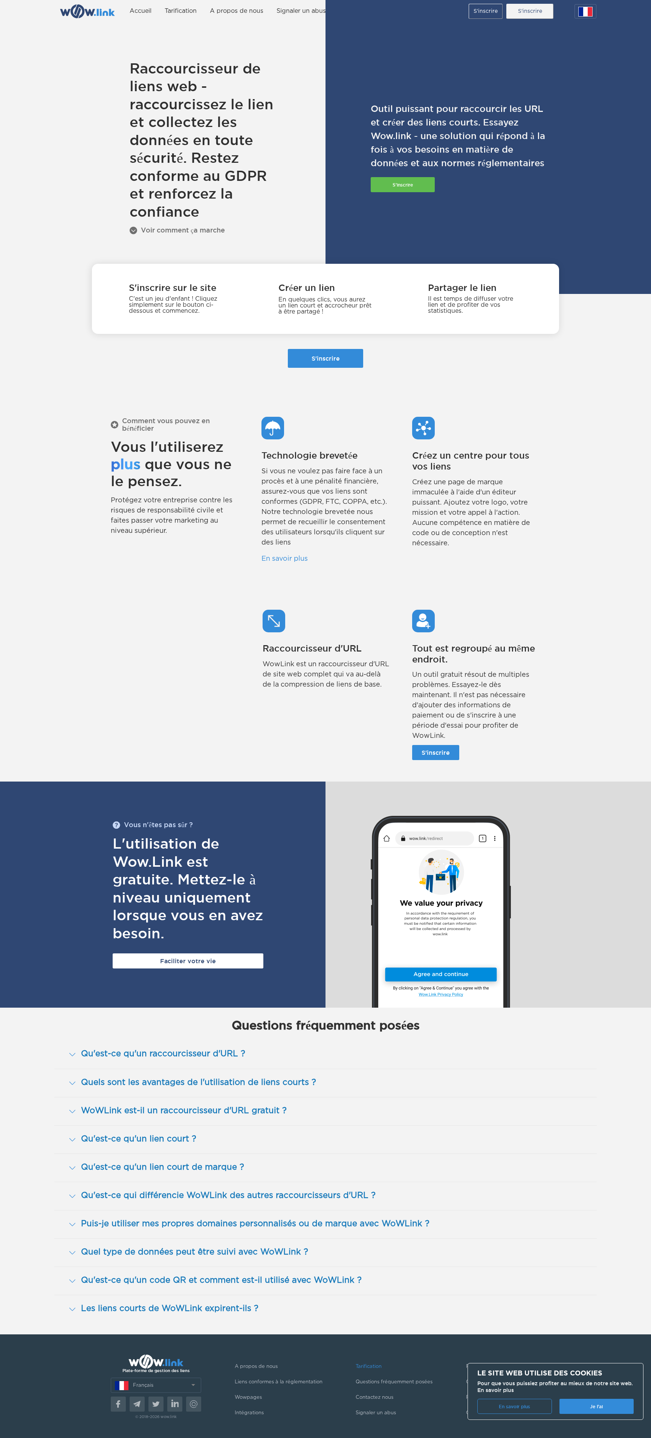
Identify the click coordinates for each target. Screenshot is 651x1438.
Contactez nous (374, 1397)
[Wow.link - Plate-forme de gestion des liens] (87, 11)
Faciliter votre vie (188, 961)
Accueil (140, 11)
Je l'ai (596, 1406)
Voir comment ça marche (183, 230)
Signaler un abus (301, 11)
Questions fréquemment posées (394, 1382)
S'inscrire (486, 11)
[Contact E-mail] (193, 1404)
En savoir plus (284, 559)
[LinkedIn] (174, 1404)
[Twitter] (156, 1404)
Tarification (181, 11)
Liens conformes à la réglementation (278, 1382)
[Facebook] (118, 1404)
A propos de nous (236, 11)
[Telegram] (137, 1404)
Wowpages (248, 1397)
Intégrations (249, 1413)
